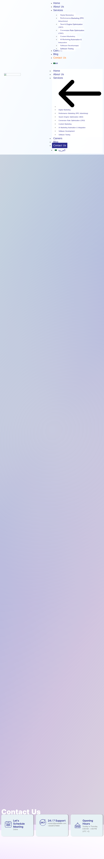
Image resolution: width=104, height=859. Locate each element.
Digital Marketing (65, 110)
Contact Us (59, 145)
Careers (57, 138)
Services (58, 77)
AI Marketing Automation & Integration (72, 128)
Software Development (67, 131)
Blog (55, 141)
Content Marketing (65, 124)
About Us (58, 74)
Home (56, 70)
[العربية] (77, 63)
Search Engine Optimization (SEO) (71, 117)
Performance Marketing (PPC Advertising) (73, 113)
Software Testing (64, 135)
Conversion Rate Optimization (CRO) (72, 120)
